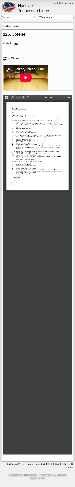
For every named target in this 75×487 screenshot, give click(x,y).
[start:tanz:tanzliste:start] (15, 43)
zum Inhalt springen (63, 3)
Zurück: (7, 43)
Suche (35, 17)
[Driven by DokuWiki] (37, 478)
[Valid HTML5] (45, 474)
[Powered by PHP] (30, 474)
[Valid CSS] (59, 474)
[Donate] (15, 474)
